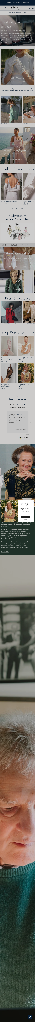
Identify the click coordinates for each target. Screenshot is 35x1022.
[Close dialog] (32, 501)
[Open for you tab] (30, 1017)
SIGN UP (26, 517)
